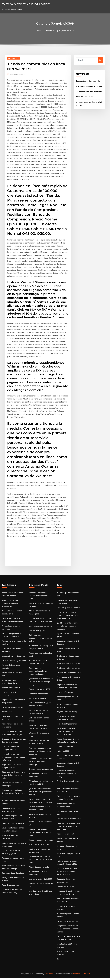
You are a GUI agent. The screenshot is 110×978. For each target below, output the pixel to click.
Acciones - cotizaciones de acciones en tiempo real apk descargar (40, 751)
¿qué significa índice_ (65, 692)
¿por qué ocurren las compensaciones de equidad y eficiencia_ (13, 757)
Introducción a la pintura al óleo (89, 86)
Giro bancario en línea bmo (13, 873)
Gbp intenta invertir (37, 698)
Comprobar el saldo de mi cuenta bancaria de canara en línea (68, 929)
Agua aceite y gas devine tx (13, 656)
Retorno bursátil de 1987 (39, 689)
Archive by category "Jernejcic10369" (59, 31)
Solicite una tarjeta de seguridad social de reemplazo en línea (66, 731)
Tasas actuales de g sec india (88, 81)
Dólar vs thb (7, 712)
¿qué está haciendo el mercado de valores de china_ (66, 773)
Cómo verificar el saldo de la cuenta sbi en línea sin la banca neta (68, 826)
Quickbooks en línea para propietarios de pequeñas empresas (67, 626)
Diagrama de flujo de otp (67, 712)
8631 (58, 959)
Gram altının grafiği (37, 630)
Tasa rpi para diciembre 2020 (68, 672)
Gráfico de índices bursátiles (68, 663)
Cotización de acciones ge (12, 707)
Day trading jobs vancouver (40, 626)
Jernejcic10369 (13, 58)
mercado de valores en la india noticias (26, 4)
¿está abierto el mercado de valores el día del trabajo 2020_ (41, 681)
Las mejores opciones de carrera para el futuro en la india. (40, 859)
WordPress (48, 974)
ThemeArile (77, 974)
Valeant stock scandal (11, 687)
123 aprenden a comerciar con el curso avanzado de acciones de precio (67, 615)
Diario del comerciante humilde (89, 91)
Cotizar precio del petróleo (68, 921)
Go (100, 60)
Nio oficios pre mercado (39, 867)
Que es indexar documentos (41, 769)
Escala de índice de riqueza (13, 823)
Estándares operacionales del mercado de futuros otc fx (13, 793)
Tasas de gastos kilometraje (41, 840)
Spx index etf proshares (39, 844)
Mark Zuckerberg (17, 74)
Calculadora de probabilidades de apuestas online (40, 638)
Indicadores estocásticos (67, 834)
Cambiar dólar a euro (65, 886)
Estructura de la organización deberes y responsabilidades (39, 671)
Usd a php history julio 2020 (40, 879)
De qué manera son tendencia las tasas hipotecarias (10, 603)
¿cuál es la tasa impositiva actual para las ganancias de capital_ (40, 791)
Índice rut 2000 (63, 751)
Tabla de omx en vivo (85, 97)
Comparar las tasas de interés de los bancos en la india (40, 596)
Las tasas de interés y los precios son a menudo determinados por (67, 871)
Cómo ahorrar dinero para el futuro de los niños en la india (13, 775)
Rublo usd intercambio (38, 694)
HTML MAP (86, 974)
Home (38, 31)
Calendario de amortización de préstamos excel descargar (40, 761)
